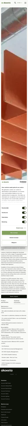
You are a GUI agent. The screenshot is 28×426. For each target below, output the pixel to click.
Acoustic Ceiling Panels (6, 385)
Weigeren (14, 242)
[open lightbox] (14, 113)
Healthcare (3, 414)
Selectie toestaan (14, 237)
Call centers (4, 420)
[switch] (24, 212)
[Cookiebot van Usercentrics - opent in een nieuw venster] (20, 182)
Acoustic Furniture (5, 399)
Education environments (6, 409)
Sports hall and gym (5, 412)
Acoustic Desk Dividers (6, 388)
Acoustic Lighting (5, 396)
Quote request (14, 296)
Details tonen (19, 228)
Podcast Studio (4, 417)
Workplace (3, 406)
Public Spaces (4, 422)
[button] (20, 2)
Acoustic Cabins (5, 393)
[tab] (6, 301)
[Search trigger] (15, 3)
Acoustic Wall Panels (6, 383)
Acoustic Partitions (5, 391)
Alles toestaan (14, 232)
